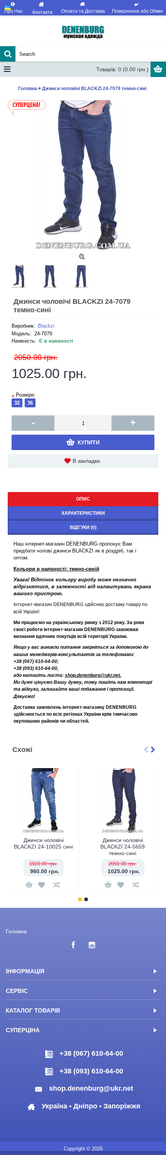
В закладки (86, 461)
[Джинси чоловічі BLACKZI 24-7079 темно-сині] (83, 175)
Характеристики (83, 513)
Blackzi (46, 326)
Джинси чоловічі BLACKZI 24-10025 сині (43, 843)
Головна (16, 931)
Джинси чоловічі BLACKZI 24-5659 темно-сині (122, 846)
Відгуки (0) (83, 527)
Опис (83, 499)
